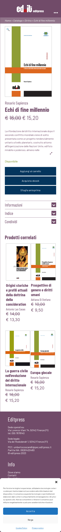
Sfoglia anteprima (30, 190)
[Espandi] (51, 153)
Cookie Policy (21, 528)
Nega (30, 519)
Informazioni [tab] (13, 204)
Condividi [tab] (11, 221)
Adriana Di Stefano (41, 299)
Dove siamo (14, 472)
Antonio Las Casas (15, 309)
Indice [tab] (9, 213)
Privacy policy (38, 528)
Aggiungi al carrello (30, 171)
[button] (56, 482)
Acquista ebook (30, 180)
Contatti (12, 475)
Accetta (30, 511)
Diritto (28, 20)
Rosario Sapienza (16, 102)
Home (8, 20)
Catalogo (17, 20)
